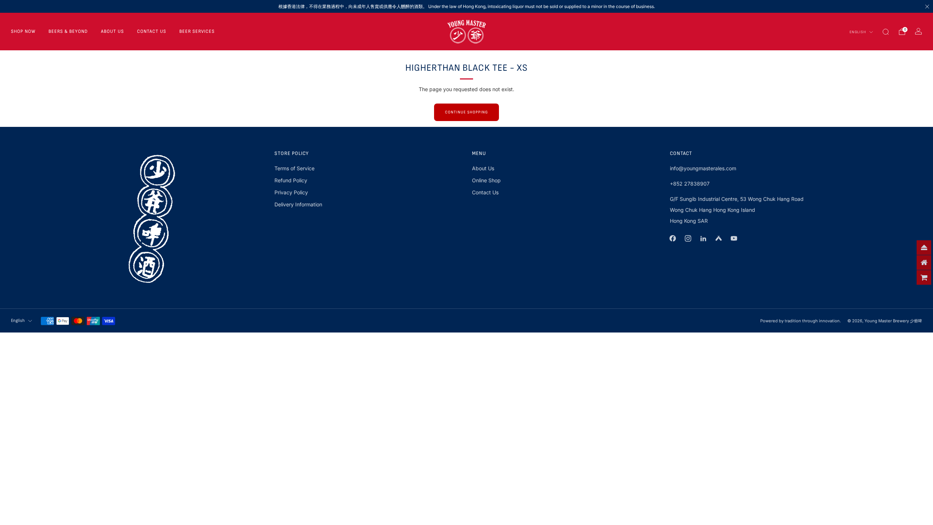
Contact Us (151, 31)
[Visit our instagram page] (688, 238)
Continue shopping (466, 112)
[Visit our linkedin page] (703, 238)
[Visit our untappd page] (718, 238)
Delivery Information (298, 204)
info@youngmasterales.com (703, 168)
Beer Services (197, 31)
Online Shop (486, 180)
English (858, 32)
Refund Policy (290, 180)
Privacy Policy (291, 192)
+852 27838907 (690, 183)
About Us (112, 31)
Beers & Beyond (68, 31)
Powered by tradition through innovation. (800, 320)
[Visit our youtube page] (734, 238)
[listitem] (466, 6)
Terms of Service (294, 168)
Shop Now (23, 31)
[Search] (885, 31)
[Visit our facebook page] (672, 238)
